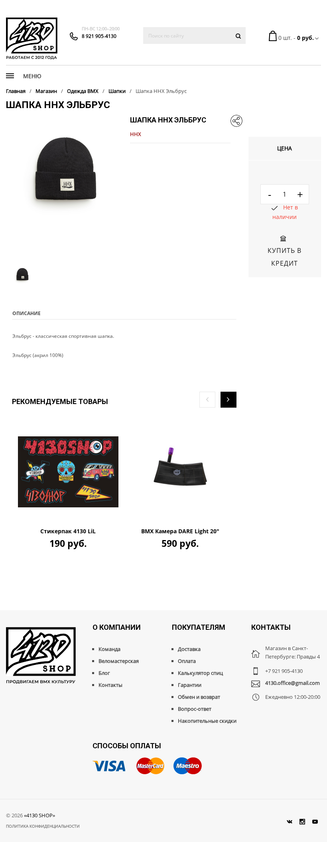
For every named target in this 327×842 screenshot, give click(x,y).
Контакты (110, 684)
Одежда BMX (82, 91)
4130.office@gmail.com (292, 682)
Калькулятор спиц (200, 672)
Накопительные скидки (207, 720)
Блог (104, 672)
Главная (16, 91)
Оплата (187, 661)
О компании (117, 627)
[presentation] (207, 400)
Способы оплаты (127, 745)
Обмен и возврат (199, 696)
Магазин (46, 91)
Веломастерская (118, 661)
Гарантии (189, 684)
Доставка (189, 649)
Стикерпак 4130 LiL (68, 531)
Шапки (117, 91)
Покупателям (198, 627)
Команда (109, 649)
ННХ (135, 134)
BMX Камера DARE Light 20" (180, 531)
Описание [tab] (26, 313)
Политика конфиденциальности (43, 826)
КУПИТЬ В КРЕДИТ (284, 257)
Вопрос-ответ (194, 708)
